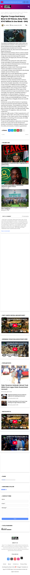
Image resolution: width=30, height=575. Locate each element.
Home (2, 12)
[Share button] (23, 130)
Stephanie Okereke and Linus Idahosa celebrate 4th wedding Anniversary (17, 395)
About (9, 564)
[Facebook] (9, 130)
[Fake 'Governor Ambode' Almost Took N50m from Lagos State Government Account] (15, 374)
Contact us (15, 564)
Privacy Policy (23, 564)
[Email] (21, 130)
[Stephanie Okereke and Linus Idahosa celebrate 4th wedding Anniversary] (4, 396)
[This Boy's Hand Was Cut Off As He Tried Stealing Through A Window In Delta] (4, 403)
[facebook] (8, 559)
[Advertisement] (11, 272)
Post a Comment (5, 231)
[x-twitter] (11, 559)
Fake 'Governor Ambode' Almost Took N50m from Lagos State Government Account (14, 387)
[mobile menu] (1, 7)
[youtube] (15, 559)
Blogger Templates (22, 567)
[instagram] (18, 559)
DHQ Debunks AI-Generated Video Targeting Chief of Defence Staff (15, 164)
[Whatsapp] (15, 130)
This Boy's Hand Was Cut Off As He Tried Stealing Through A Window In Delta (17, 402)
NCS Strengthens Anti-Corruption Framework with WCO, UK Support (14, 208)
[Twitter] (12, 130)
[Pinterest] (18, 130)
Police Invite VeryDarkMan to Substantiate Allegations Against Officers (12, 186)
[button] (24, 2)
